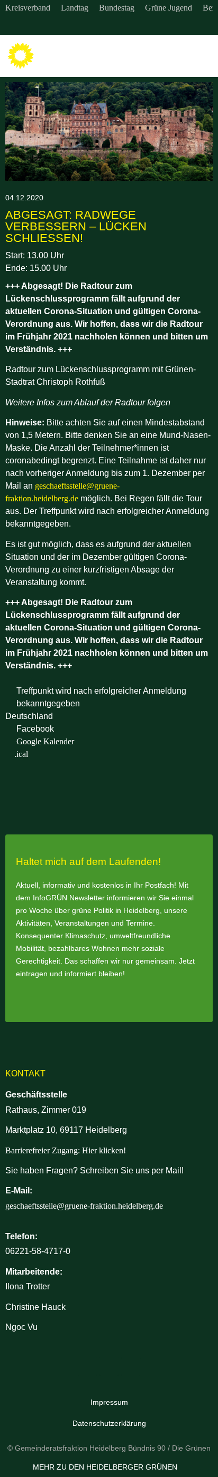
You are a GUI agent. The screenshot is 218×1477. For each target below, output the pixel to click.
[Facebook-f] (109, 25)
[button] (203, 56)
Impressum (109, 1402)
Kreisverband (27, 7)
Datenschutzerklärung (109, 1423)
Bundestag (116, 7)
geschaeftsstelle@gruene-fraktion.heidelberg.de (84, 1205)
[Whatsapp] (130, 25)
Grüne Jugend (168, 7)
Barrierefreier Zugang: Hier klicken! (65, 1150)
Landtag (74, 7)
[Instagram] (87, 25)
